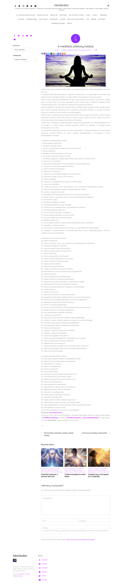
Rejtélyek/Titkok (76, 15)
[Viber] (60, 54)
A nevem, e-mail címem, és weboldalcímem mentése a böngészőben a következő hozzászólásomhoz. (76, 530)
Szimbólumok (31, 19)
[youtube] (35, 6)
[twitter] (31, 6)
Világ (88, 15)
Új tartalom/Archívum (25, 15)
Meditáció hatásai (73, 50)
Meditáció (64, 50)
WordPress (22, 574)
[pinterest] (19, 6)
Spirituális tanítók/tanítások (49, 470)
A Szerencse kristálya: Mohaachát (94, 433)
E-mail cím (83, 521)
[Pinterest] (44, 54)
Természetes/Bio (58, 23)
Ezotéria (63, 15)
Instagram (44, 568)
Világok (21, 19)
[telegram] (27, 6)
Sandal (56, 50)
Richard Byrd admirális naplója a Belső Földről (58, 434)
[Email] (53, 54)
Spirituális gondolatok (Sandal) (50, 468)
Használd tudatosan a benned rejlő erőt (49, 475)
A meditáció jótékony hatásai (75, 46)
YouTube (44, 580)
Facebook (44, 560)
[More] (65, 54)
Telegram (44, 572)
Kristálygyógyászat (75, 19)
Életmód (101, 19)
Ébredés (103, 15)
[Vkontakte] (58, 54)
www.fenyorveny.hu (55, 412)
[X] (51, 54)
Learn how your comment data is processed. (80, 539)
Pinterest (44, 564)
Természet (53, 19)
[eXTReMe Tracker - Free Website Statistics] (14, 561)
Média (69, 23)
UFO (87, 19)
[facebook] (15, 6)
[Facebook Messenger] (47, 54)
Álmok (62, 19)
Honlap (45, 528)
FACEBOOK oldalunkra (50, 418)
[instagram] (23, 6)
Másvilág (54, 15)
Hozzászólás (47, 498)
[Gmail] (56, 54)
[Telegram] (49, 54)
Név (44, 521)
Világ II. (95, 15)
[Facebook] (42, 54)
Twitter (43, 576)
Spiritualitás (42, 15)
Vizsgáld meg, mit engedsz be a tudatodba (98, 475)
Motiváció (43, 19)
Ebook (93, 19)
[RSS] (63, 54)
